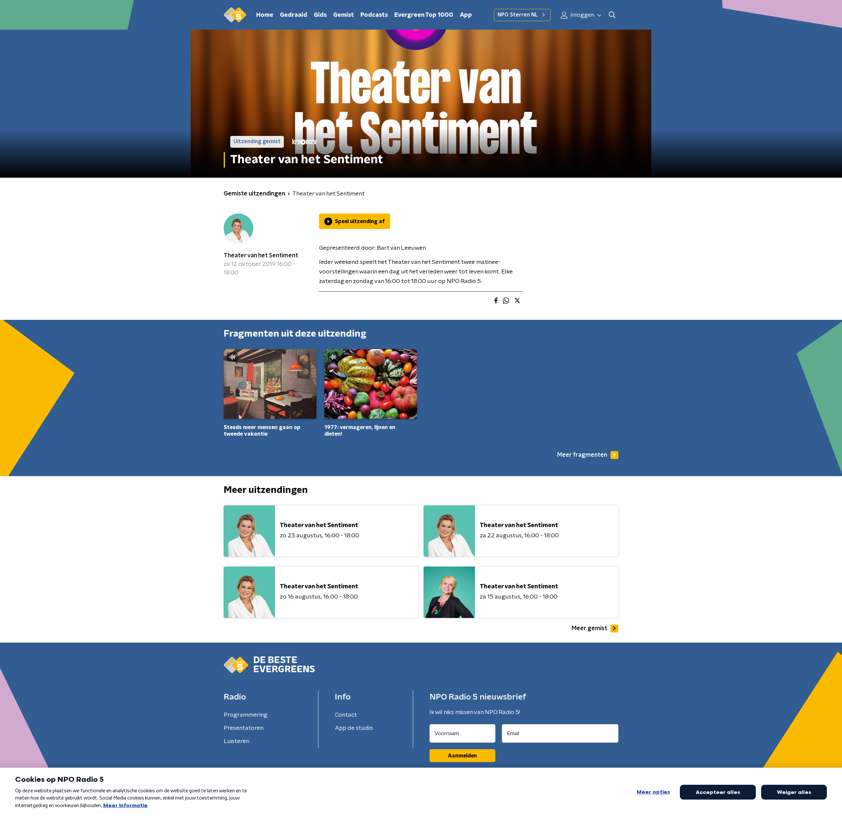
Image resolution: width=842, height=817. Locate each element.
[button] (612, 15)
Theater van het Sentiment (261, 256)
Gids (320, 15)
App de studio (354, 728)
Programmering (245, 715)
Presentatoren (243, 728)
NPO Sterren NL (518, 14)
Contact (346, 715)
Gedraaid (293, 15)
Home (264, 15)
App (466, 15)
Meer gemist (589, 628)
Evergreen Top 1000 (423, 15)
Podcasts (374, 15)
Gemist (343, 15)
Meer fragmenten (582, 455)
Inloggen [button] (582, 15)
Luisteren (236, 741)
